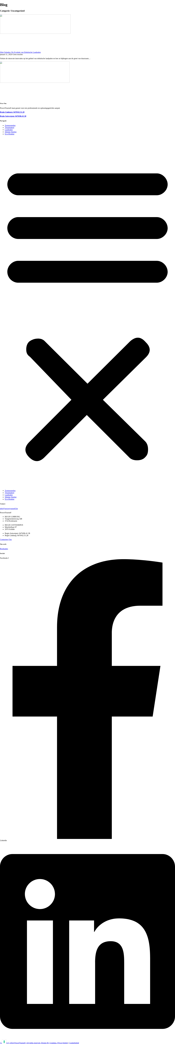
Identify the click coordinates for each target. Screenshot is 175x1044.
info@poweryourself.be (9, 509)
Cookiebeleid (74, 1043)
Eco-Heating (9, 134)
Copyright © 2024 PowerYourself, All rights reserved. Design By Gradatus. (28, 1043)
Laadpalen (9, 130)
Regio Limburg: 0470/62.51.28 (12, 112)
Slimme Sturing (10, 132)
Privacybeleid (62, 1043)
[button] (87, 312)
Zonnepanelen (10, 125)
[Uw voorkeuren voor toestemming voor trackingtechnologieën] (4, 1041)
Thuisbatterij (9, 128)
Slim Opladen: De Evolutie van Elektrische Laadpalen (20, 52)
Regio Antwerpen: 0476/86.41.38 (13, 116)
